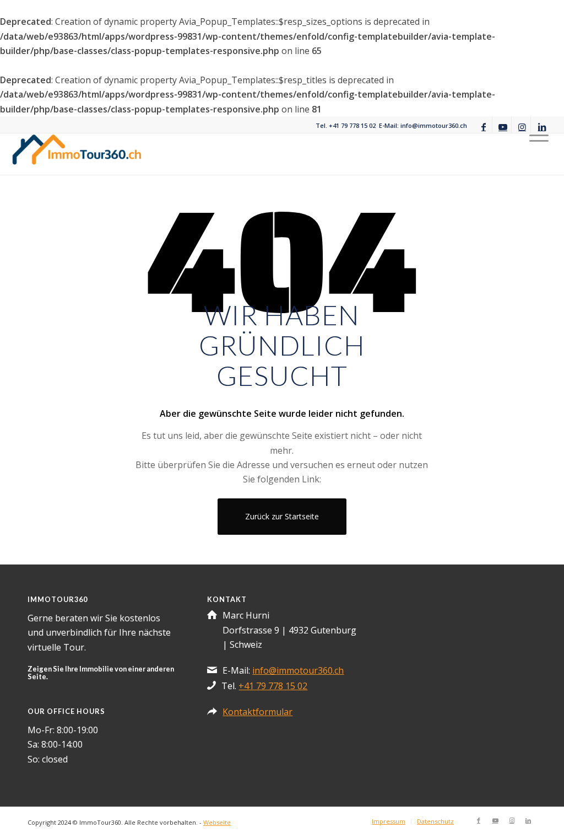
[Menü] (539, 154)
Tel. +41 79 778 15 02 (346, 125)
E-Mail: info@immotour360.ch (423, 125)
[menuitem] (346, 126)
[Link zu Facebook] (484, 125)
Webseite (217, 822)
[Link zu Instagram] (522, 125)
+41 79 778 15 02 (272, 686)
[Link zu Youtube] (503, 125)
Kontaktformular (257, 712)
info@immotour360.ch (298, 670)
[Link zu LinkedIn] (542, 125)
